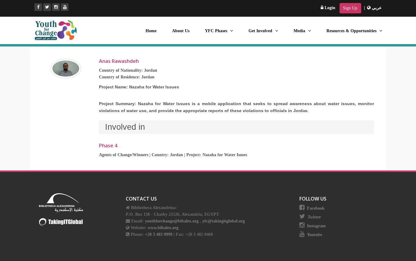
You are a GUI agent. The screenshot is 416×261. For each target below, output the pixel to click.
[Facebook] (38, 7)
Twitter (314, 217)
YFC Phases (216, 31)
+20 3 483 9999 (159, 234)
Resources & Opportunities (351, 31)
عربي (376, 7)
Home (151, 31)
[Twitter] (47, 7)
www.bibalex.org (163, 227)
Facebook (316, 208)
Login (329, 7)
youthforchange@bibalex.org (172, 221)
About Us (180, 31)
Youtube (314, 234)
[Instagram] (56, 7)
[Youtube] (65, 7)
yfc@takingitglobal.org (223, 221)
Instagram (316, 226)
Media (299, 31)
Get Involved (260, 31)
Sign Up (350, 8)
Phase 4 (108, 145)
